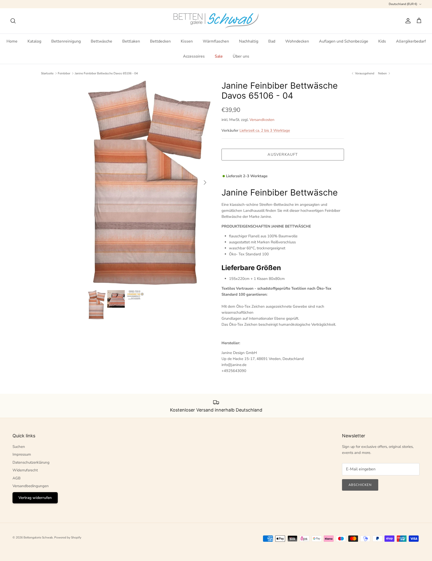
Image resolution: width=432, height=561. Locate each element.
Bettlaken (131, 41)
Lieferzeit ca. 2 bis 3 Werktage (265, 130)
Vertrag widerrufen (35, 497)
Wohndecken (297, 41)
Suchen (18, 446)
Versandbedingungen (30, 485)
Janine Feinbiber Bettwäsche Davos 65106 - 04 (106, 73)
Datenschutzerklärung (31, 462)
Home (12, 41)
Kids (382, 41)
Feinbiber (64, 73)
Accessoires (194, 56)
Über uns (241, 56)
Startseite (47, 73)
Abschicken (360, 485)
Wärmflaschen (216, 41)
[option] (149, 183)
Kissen (187, 41)
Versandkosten (262, 119)
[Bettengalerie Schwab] (216, 21)
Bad (271, 41)
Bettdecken (160, 41)
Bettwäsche (101, 41)
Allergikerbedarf (411, 41)
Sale (219, 56)
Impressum (21, 454)
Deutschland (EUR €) (403, 4)
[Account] (407, 21)
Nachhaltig (248, 41)
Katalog (34, 41)
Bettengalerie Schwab (38, 537)
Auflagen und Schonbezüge (343, 41)
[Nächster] (205, 182)
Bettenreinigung (66, 41)
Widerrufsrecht (25, 470)
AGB (16, 478)
